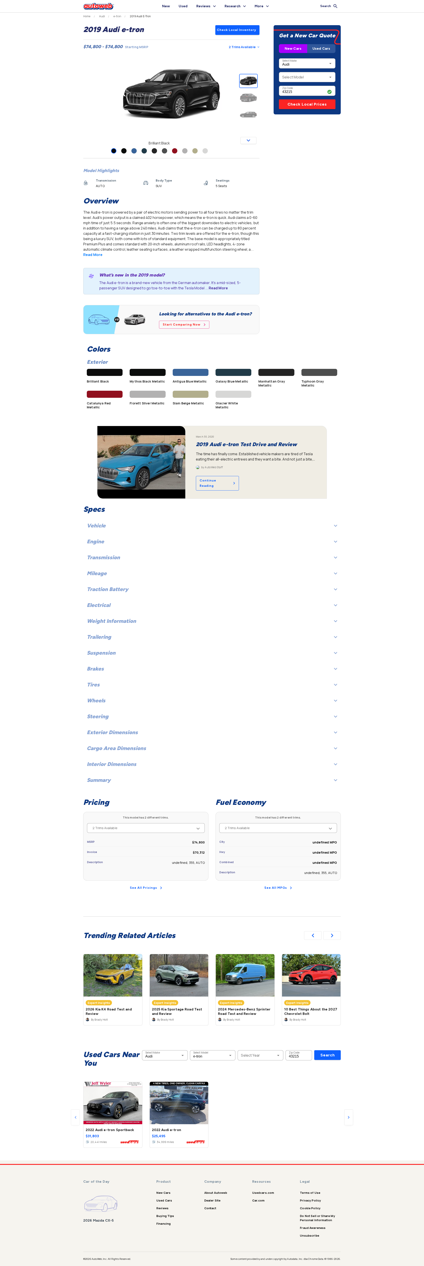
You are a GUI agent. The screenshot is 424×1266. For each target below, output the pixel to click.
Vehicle (96, 525)
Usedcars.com (263, 1193)
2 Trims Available (242, 47)
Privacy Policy (310, 1200)
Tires (93, 684)
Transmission (103, 557)
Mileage (97, 573)
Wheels (96, 700)
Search (327, 1055)
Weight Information (111, 621)
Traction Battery (107, 589)
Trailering (99, 637)
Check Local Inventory (236, 30)
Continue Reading (208, 483)
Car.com (258, 1200)
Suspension (101, 653)
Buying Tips (165, 1216)
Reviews (162, 1208)
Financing (163, 1224)
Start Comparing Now (182, 324)
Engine (95, 541)
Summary (99, 780)
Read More (92, 254)
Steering (97, 716)
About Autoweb (215, 1193)
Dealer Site (212, 1200)
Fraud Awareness (313, 1228)
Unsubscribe (309, 1236)
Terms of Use (310, 1193)
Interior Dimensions (111, 764)
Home (87, 16)
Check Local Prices (307, 104)
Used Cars (321, 48)
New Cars (293, 48)
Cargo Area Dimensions (116, 748)
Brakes (95, 668)
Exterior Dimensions (112, 732)
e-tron (117, 16)
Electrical (98, 605)
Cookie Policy (310, 1208)
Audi (102, 16)
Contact (210, 1208)
